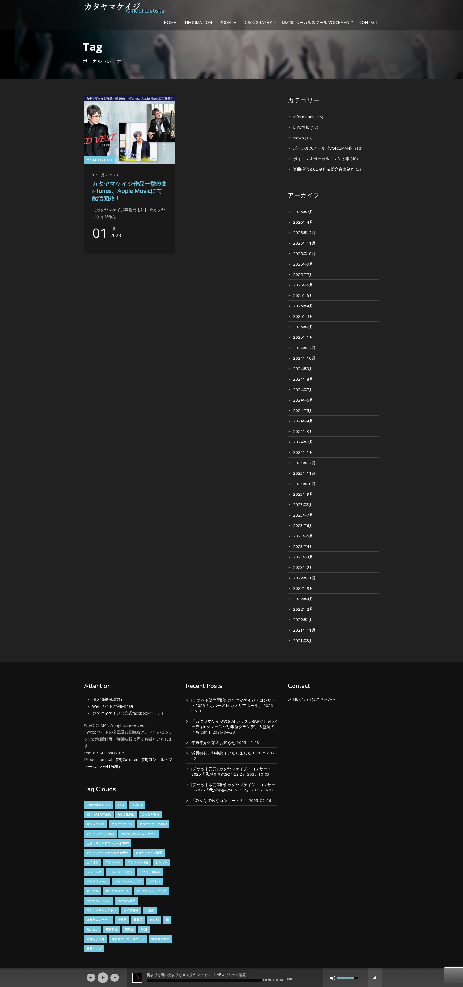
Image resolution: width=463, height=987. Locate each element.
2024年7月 (303, 389)
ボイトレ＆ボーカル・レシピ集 (321, 158)
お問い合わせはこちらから (312, 699)
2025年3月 (303, 316)
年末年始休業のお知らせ (213, 742)
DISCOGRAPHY (258, 22)
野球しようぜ (95, 939)
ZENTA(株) (110, 766)
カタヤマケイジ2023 (100, 833)
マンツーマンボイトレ (101, 910)
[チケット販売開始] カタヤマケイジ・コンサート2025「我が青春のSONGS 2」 (233, 787)
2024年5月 (303, 410)
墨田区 (138, 920)
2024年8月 (303, 379)
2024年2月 (303, 441)
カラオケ (93, 862)
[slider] (204, 980)
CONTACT (368, 22)
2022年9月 (303, 588)
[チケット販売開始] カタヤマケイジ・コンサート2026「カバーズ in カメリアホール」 (233, 702)
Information (304, 116)
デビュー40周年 (150, 872)
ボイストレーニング (128, 881)
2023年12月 (304, 462)
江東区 (129, 929)
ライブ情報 (131, 910)
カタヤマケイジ (106, 713)
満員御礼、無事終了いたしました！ (223, 753)
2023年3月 (303, 556)
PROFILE (227, 22)
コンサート (113, 862)
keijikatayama (99, 814)
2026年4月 (303, 222)
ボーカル (93, 891)
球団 (144, 929)
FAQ (121, 805)
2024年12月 (304, 347)
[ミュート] (332, 978)
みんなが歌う (150, 814)
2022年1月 (303, 619)
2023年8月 (303, 504)
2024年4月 (303, 420)
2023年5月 (303, 536)
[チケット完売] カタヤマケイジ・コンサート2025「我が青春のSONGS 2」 (231, 771)
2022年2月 (303, 609)
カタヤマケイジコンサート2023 (108, 843)
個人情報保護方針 (108, 699)
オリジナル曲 (95, 824)
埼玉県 (122, 920)
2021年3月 (303, 640)
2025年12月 (304, 232)
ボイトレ (154, 881)
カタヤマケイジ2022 (153, 824)
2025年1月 (303, 337)
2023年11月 (304, 473)
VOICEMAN (126, 814)
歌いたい (93, 929)
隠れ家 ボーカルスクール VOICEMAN (315, 22)
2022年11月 (304, 577)
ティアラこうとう (120, 872)
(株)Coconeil (126, 759)
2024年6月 (303, 400)
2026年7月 (303, 211)
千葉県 (149, 910)
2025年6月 (303, 285)
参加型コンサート (98, 920)
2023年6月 (303, 525)
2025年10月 (304, 253)
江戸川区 (112, 929)
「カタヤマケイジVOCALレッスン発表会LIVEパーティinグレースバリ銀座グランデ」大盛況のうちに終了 (234, 727)
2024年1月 (303, 452)
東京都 (154, 920)
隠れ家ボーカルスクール (128, 939)
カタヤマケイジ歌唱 (149, 852)
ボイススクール (97, 881)
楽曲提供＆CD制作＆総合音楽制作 (324, 169)
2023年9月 (303, 494)
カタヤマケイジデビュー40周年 (107, 852)
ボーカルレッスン (98, 900)
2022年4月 (303, 598)
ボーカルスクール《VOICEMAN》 (323, 148)
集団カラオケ (160, 939)
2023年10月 (304, 483)
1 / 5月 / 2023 (105, 175)
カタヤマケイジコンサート (138, 833)
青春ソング (94, 948)
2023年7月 (303, 515)
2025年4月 (303, 305)
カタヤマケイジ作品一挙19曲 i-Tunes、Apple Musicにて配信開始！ (132, 191)
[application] (231, 977)
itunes (137, 805)
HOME (170, 22)
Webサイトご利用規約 (112, 706)
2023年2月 (303, 567)
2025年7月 (303, 274)
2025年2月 (303, 326)
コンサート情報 (138, 862)
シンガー (161, 862)
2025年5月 (303, 295)
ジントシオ (94, 872)
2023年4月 (303, 546)
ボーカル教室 (126, 900)
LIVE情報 (301, 127)
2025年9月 (303, 264)
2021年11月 (304, 630)
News (298, 137)
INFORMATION (198, 22)
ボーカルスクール (117, 891)
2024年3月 (303, 431)
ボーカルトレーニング (151, 891)
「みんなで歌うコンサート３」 (219, 800)
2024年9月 (303, 368)
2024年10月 (304, 358)
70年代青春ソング (99, 805)
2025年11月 (304, 243)
